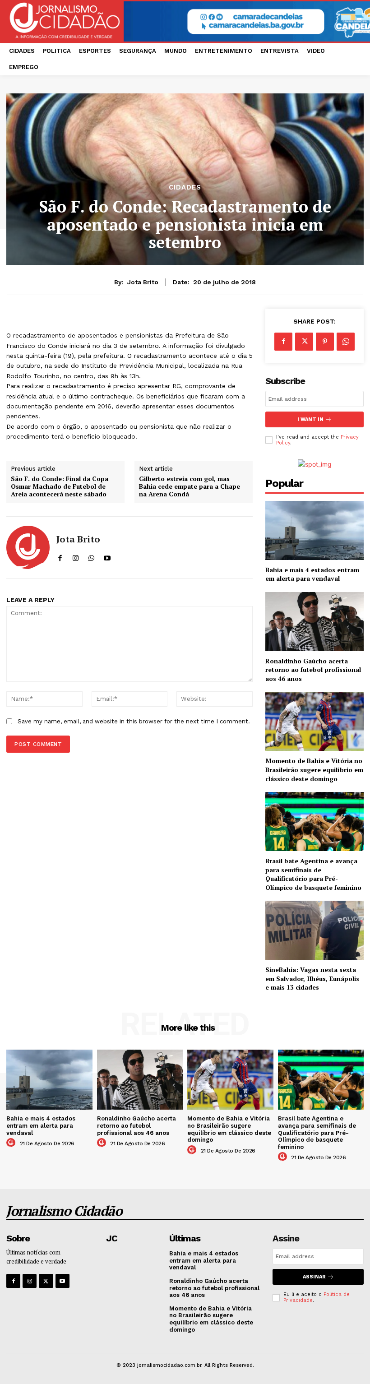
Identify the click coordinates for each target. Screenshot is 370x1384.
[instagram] (75, 556)
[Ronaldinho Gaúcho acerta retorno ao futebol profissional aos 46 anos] (314, 621)
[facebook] (59, 556)
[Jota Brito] (28, 547)
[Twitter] (304, 342)
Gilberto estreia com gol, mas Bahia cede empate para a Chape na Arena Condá (189, 486)
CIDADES (185, 187)
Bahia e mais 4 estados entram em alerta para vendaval (312, 574)
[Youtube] (62, 1281)
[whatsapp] (91, 556)
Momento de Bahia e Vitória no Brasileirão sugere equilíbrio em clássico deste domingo (314, 769)
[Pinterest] (325, 342)
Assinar (314, 1277)
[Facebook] (283, 342)
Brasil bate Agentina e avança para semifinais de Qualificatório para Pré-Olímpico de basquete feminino (313, 874)
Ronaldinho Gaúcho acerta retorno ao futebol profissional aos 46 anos (313, 670)
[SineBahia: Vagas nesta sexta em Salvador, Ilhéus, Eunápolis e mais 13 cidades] (314, 930)
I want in (310, 419)
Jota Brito (142, 282)
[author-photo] (12, 1143)
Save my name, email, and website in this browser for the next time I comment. (134, 721)
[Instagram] (30, 1281)
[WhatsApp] (346, 342)
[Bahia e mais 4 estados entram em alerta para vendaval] (314, 530)
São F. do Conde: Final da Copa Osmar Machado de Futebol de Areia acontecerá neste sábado (59, 486)
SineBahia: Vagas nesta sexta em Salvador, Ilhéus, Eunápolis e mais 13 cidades (312, 978)
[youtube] (107, 556)
